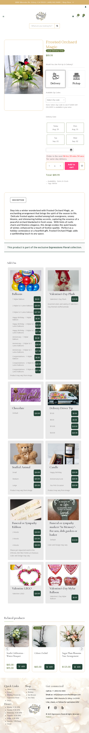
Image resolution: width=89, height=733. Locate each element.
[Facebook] (48, 708)
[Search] (57, 26)
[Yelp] (62, 708)
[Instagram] (55, 708)
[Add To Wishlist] (82, 166)
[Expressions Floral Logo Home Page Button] (41, 16)
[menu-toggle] (3, 16)
